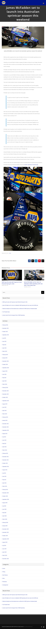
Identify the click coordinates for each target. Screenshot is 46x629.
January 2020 (5, 525)
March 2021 (5, 486)
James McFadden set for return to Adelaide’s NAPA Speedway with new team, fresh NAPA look (33, 283)
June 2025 (4, 341)
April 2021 (4, 483)
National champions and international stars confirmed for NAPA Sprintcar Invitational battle (20, 308)
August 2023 (5, 404)
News (10, 253)
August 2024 (5, 371)
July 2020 (4, 506)
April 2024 (4, 381)
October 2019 (5, 535)
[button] (3, 278)
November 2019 (6, 532)
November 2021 (6, 459)
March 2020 (5, 519)
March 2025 (5, 351)
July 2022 (4, 436)
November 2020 (6, 492)
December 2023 (6, 390)
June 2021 (4, 476)
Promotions (5, 581)
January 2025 (5, 357)
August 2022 (5, 433)
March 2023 (5, 413)
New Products (5, 575)
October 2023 (5, 397)
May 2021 (4, 479)
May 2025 (4, 344)
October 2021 (5, 463)
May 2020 (4, 512)
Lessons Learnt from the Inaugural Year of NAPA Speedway (14, 315)
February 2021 (5, 489)
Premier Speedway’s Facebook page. (31, 164)
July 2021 (4, 473)
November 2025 (6, 328)
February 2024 (5, 387)
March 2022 (5, 450)
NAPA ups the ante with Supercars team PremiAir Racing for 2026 (15, 302)
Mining (4, 571)
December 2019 (6, 529)
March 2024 (5, 384)
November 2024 (6, 361)
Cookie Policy (30, 626)
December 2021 (6, 456)
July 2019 (4, 545)
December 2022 (6, 423)
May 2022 (4, 443)
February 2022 (5, 453)
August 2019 (5, 542)
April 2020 (4, 515)
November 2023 (6, 394)
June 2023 (4, 407)
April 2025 (4, 348)
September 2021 (6, 466)
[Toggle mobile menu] (43, 3)
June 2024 (4, 374)
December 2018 (6, 558)
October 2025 (5, 331)
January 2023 (5, 420)
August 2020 (5, 502)
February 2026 (5, 325)
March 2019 (5, 555)
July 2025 (4, 338)
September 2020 (6, 499)
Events (4, 568)
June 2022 (4, 440)
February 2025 (5, 354)
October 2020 (5, 496)
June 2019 (4, 548)
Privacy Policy (26, 626)
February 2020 (5, 522)
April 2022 (4, 446)
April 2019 (4, 552)
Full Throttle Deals (6, 311)
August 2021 (5, 469)
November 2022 (6, 427)
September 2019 (6, 538)
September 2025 (6, 334)
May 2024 (4, 377)
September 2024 (6, 367)
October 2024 (5, 364)
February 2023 (5, 417)
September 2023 (6, 400)
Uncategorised (5, 584)
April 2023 (4, 410)
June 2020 (4, 509)
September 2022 (6, 430)
